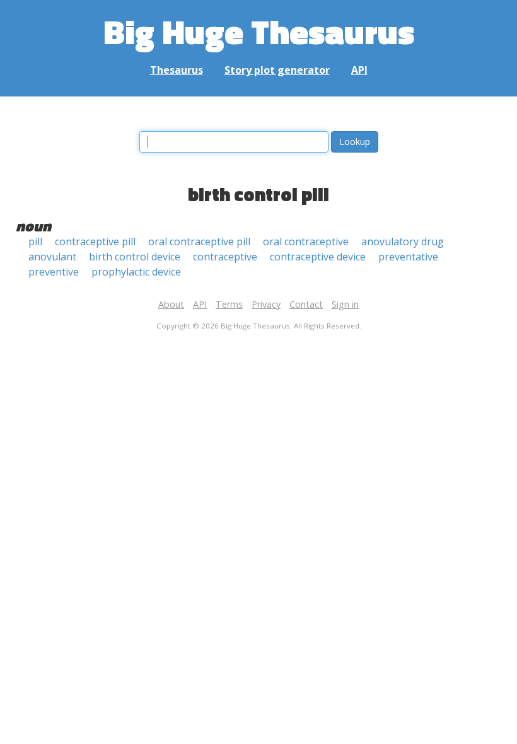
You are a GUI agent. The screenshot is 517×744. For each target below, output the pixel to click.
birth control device (134, 257)
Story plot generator (277, 70)
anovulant (52, 257)
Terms (229, 304)
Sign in (345, 304)
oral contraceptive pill (199, 241)
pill (35, 241)
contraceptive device (318, 257)
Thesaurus (176, 70)
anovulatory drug (402, 241)
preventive (53, 272)
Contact (306, 304)
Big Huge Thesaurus (258, 31)
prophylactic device (136, 272)
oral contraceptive (306, 241)
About (171, 304)
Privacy (266, 304)
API (359, 70)
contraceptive (225, 257)
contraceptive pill (95, 241)
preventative (408, 257)
